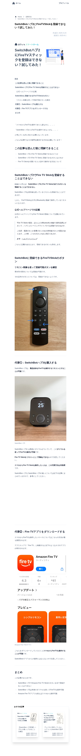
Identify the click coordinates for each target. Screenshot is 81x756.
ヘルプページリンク (29, 239)
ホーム (18, 3)
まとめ (17, 113)
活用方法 (29, 17)
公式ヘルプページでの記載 (26, 91)
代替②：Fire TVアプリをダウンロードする (31, 108)
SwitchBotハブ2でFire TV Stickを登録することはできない (37, 87)
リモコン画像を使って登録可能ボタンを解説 (33, 100)
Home (20, 17)
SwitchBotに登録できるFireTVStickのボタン (32, 96)
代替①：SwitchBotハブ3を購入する (29, 104)
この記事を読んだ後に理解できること (29, 83)
